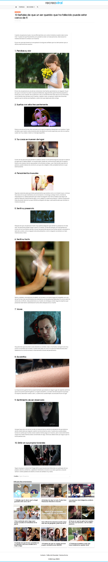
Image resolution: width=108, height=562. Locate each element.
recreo (54, 3)
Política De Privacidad (52, 555)
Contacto (43, 555)
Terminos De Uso (63, 555)
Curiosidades (17, 12)
